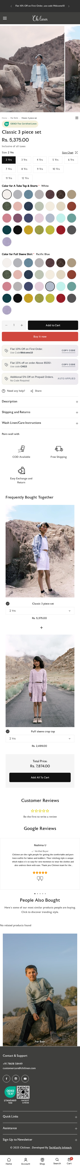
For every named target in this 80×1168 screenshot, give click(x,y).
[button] (11, 6)
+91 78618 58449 (13, 1064)
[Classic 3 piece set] (40, 551)
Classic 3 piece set (43, 603)
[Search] (57, 1159)
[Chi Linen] (40, 18)
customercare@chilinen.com (19, 1068)
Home (4, 118)
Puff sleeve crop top (43, 731)
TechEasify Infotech (60, 1147)
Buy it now (39, 336)
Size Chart (67, 152)
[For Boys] (40, 990)
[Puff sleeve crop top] (40, 681)
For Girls (14, 118)
